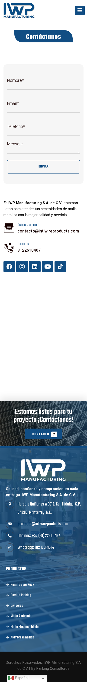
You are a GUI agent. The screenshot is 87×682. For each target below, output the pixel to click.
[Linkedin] (35, 266)
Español (21, 678)
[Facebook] (9, 266)
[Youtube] (47, 266)
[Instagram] (22, 266)
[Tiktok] (60, 266)
